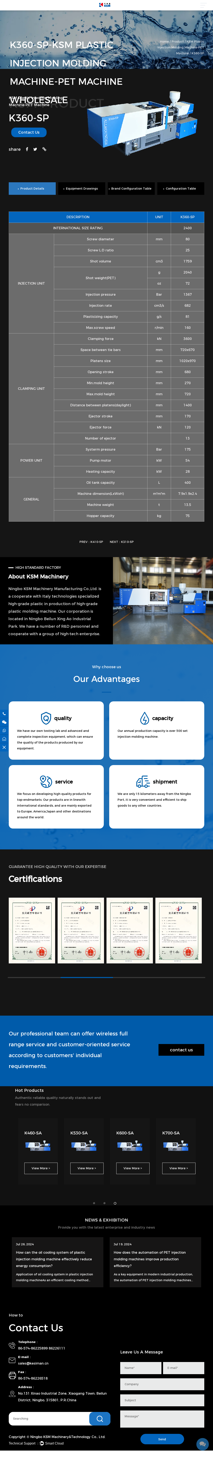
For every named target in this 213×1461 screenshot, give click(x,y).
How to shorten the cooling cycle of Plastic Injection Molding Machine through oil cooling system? (152, 1259)
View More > (41, 1168)
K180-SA (125, 1132)
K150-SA (79, 1132)
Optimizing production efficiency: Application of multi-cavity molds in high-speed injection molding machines (56, 1259)
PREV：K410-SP (91, 542)
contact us (181, 1049)
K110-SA (33, 1132)
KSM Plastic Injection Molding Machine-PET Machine (180, 47)
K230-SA (171, 1132)
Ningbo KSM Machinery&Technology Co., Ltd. (67, 1437)
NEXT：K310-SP (122, 542)
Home (164, 41)
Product (178, 41)
